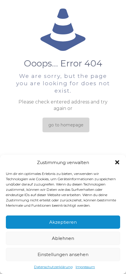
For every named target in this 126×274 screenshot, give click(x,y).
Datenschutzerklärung (53, 267)
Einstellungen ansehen (63, 254)
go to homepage (66, 125)
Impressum (85, 267)
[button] (117, 162)
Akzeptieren (63, 222)
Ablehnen (63, 238)
